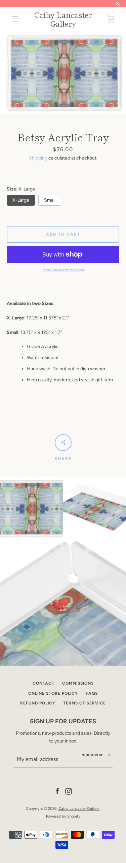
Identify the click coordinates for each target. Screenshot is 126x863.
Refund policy (37, 703)
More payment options (63, 270)
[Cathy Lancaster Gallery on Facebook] (57, 791)
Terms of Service (84, 703)
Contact (43, 683)
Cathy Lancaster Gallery (63, 19)
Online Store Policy (53, 693)
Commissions (78, 683)
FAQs (92, 693)
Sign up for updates (63, 721)
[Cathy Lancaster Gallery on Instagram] (68, 791)
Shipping (38, 158)
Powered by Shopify (63, 816)
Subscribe (92, 755)
